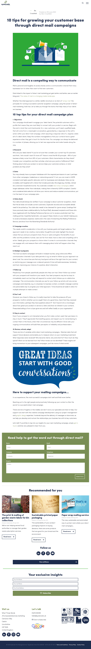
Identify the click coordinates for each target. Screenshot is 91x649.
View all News (44, 562)
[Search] (83, 3)
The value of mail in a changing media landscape (37, 96)
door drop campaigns (61, 186)
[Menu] (87, 3)
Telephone (50, 452)
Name (8, 443)
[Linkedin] (38, 553)
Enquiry (8, 461)
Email (48, 443)
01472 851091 (36, 613)
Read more (7, 537)
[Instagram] (48, 553)
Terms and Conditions (62, 644)
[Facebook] (43, 553)
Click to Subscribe (39, 620)
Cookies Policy (80, 644)
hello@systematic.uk (39, 616)
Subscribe (46, 593)
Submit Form (80, 476)
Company (9, 452)
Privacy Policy (72, 644)
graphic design (21, 415)
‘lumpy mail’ (66, 101)
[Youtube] (53, 553)
